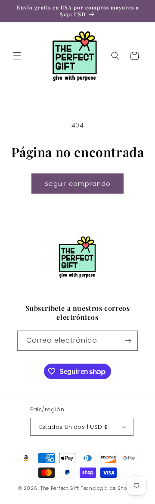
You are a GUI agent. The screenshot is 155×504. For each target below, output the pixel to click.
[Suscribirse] (127, 341)
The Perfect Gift (59, 488)
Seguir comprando (77, 183)
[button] (17, 55)
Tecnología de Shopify (109, 488)
